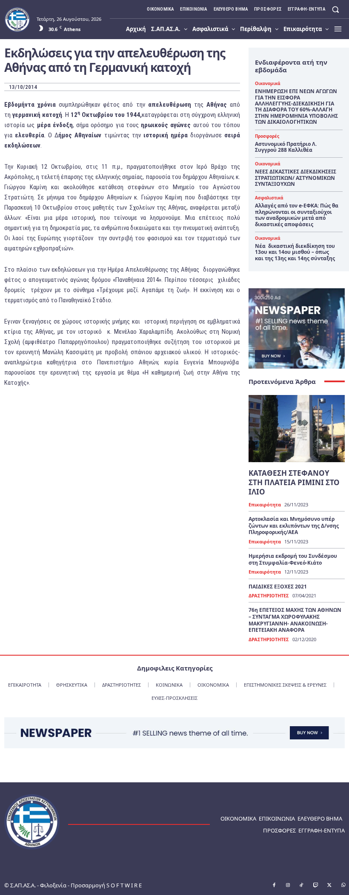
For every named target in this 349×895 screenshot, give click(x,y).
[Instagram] (288, 886)
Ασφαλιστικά (269, 198)
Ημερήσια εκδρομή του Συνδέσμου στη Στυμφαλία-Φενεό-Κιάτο (293, 559)
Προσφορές (267, 136)
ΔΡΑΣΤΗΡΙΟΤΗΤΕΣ (269, 595)
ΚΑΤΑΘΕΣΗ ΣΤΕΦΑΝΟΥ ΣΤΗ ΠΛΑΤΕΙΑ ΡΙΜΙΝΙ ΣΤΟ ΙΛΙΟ (294, 482)
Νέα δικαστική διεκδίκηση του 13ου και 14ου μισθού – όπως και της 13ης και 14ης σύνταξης (295, 252)
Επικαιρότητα (265, 504)
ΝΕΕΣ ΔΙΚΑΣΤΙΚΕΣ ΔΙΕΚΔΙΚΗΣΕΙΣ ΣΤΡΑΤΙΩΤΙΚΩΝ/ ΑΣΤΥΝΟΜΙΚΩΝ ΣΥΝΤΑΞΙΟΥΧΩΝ (295, 178)
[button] (335, 9)
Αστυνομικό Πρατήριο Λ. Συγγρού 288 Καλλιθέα (286, 146)
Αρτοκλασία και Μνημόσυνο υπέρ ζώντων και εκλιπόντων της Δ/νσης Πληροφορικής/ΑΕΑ (294, 525)
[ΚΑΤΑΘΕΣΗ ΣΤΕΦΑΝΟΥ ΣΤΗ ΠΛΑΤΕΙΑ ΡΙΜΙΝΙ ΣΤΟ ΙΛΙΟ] (297, 428)
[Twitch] (316, 886)
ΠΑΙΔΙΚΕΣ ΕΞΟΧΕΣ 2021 (278, 586)
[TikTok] (302, 886)
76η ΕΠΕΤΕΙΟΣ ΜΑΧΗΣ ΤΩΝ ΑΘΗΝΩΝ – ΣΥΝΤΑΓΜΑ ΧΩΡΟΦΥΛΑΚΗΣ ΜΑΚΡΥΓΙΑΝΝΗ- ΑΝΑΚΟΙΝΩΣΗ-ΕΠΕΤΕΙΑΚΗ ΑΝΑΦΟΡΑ (295, 620)
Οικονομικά (267, 83)
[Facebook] (274, 886)
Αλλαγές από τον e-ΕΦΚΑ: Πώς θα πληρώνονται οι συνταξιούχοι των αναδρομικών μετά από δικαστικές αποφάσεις (296, 214)
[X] (329, 886)
